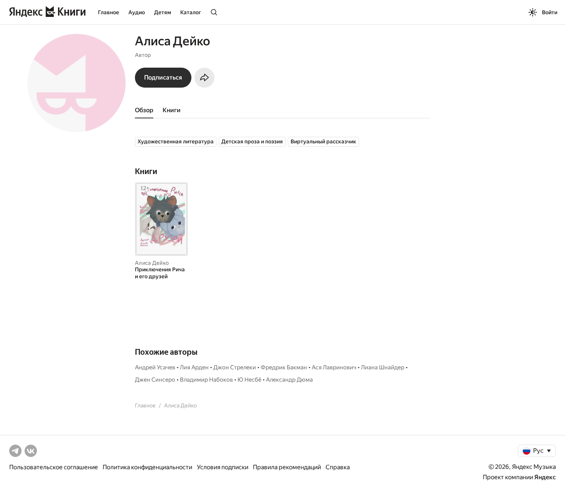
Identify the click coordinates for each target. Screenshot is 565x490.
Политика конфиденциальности (147, 467)
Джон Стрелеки (234, 367)
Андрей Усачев (155, 367)
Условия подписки (222, 467)
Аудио (136, 12)
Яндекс (545, 477)
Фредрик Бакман (284, 367)
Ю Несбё (249, 379)
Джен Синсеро (155, 379)
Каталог (190, 12)
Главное (108, 12)
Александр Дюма (289, 379)
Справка (338, 467)
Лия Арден (194, 367)
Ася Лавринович (334, 367)
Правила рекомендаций (287, 467)
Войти (549, 12)
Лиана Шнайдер (382, 367)
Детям (162, 12)
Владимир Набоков (206, 379)
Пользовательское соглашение (53, 467)
